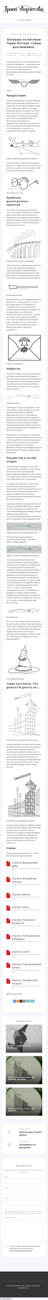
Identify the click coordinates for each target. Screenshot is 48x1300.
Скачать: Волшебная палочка (24, 880)
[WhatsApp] (27, 1001)
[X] (21, 1001)
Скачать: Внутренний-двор (25, 864)
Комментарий (10, 1217)
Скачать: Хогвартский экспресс (25, 982)
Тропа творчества (24, 9)
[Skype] (30, 1001)
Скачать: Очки (20, 907)
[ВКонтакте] (14, 1001)
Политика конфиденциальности (20, 1251)
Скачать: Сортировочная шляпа (26, 966)
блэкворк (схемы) (31, 34)
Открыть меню (25, 20)
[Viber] (24, 1001)
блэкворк (20, 34)
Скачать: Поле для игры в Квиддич (26, 937)
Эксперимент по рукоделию (27, 1146)
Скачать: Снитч (21, 951)
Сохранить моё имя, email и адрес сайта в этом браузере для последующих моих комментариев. (23, 1212)
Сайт (6, 1198)
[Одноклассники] (17, 1001)
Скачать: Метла (21, 894)
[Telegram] (33, 1001)
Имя (7, 1177)
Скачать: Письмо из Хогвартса (23, 921)
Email (7, 1188)
